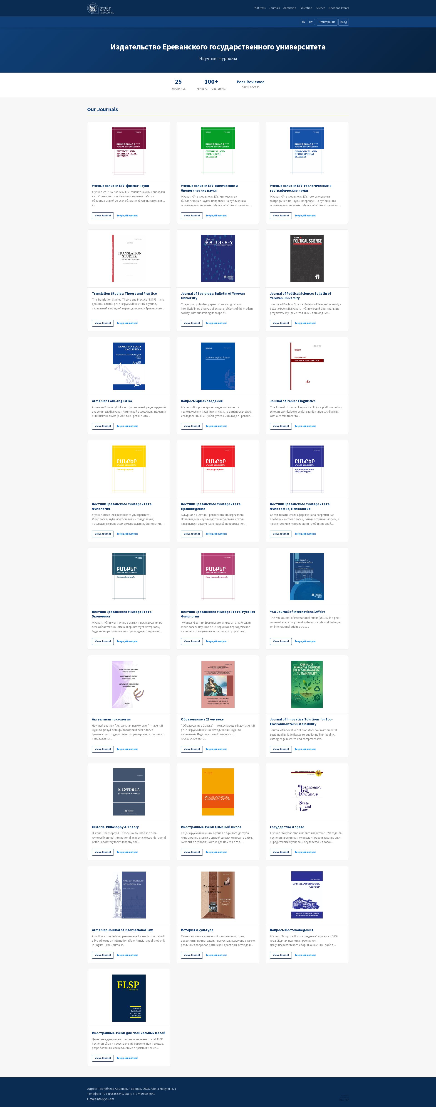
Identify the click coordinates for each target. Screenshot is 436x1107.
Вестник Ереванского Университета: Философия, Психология (300, 506)
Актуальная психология (111, 719)
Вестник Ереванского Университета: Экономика (122, 614)
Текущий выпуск (127, 215)
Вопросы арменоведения (202, 401)
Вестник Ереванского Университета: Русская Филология (218, 614)
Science (320, 8)
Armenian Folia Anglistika (112, 401)
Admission (289, 8)
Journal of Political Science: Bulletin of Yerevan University (300, 296)
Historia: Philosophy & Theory (115, 827)
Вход (343, 22)
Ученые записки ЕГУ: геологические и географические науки (301, 188)
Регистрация (327, 22)
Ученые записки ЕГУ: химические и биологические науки (209, 188)
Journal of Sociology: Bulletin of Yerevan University (213, 296)
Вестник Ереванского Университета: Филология (122, 506)
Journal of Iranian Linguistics (292, 401)
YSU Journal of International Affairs (297, 611)
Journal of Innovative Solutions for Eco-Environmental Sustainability (301, 722)
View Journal (103, 215)
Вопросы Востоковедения (291, 930)
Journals (274, 8)
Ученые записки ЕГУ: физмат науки (120, 185)
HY (311, 22)
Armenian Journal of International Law (122, 930)
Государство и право (287, 827)
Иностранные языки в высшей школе (211, 827)
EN (303, 22)
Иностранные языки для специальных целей (128, 1033)
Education (306, 8)
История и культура (197, 930)
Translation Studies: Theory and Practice (124, 293)
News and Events (339, 8)
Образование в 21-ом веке (202, 719)
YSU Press (259, 8)
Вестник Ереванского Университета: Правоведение (211, 506)
